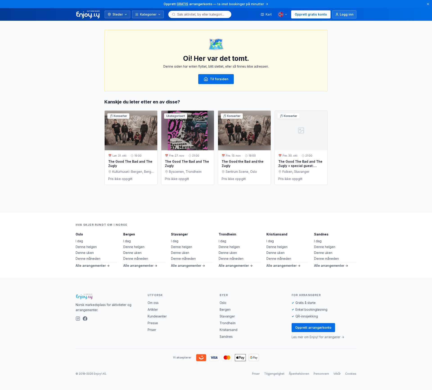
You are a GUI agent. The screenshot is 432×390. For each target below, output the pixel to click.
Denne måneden (88, 258)
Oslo (79, 234)
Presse (153, 323)
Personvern (321, 373)
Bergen (129, 234)
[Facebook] (85, 318)
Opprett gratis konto (311, 14)
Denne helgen (86, 247)
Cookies (350, 373)
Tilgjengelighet (274, 373)
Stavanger (179, 234)
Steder (117, 14)
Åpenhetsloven (299, 373)
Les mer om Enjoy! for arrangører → (318, 337)
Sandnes (321, 234)
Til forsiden (219, 79)
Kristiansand (276, 234)
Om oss (153, 303)
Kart (269, 14)
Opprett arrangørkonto (313, 327)
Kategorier (148, 14)
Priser (152, 330)
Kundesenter (157, 316)
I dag (79, 241)
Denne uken (85, 253)
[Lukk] (428, 4)
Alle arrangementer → (93, 265)
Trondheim (227, 234)
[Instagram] (78, 318)
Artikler (153, 309)
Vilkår (337, 373)
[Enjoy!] (108, 296)
